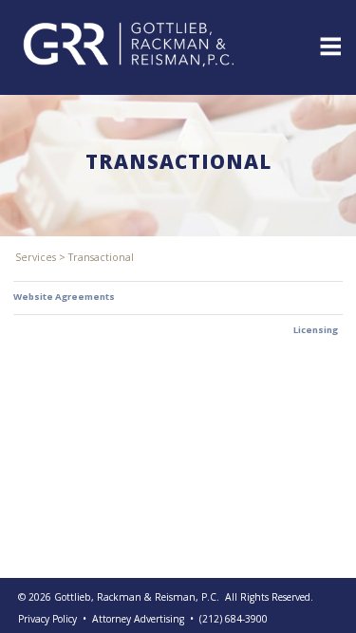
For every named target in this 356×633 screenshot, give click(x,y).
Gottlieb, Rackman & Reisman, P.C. (136, 597)
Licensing (315, 330)
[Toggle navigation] (329, 44)
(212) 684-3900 (233, 618)
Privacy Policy (47, 618)
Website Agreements (64, 296)
